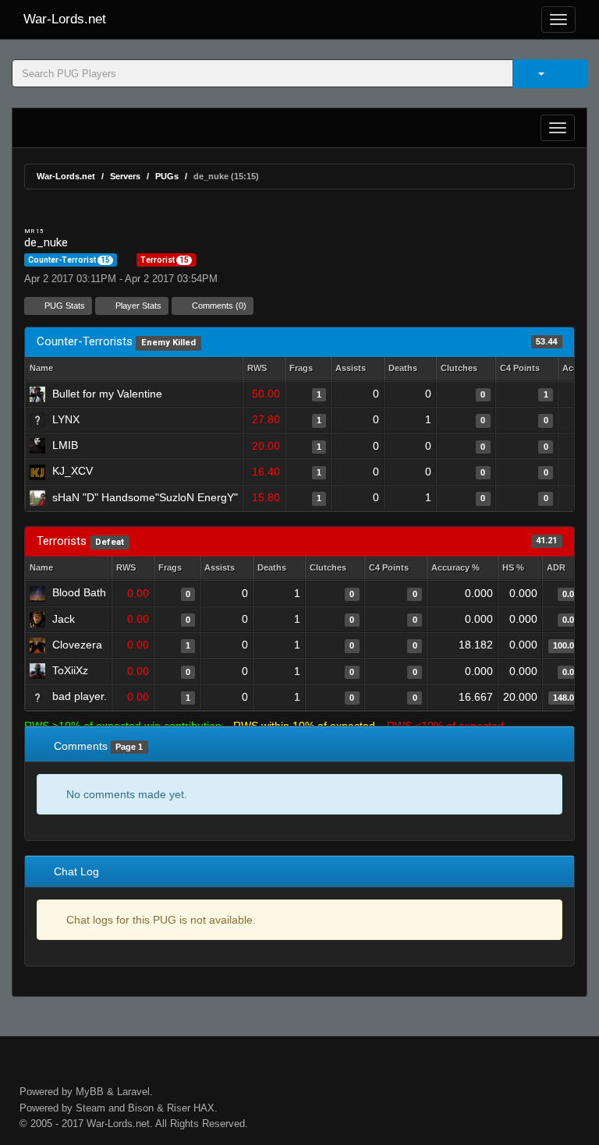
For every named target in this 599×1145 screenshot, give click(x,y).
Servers (125, 176)
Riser (178, 1108)
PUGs (167, 176)
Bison (141, 1108)
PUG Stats (63, 305)
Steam (90, 1108)
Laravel (133, 1091)
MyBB (90, 1091)
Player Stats (137, 305)
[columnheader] (264, 369)
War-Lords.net (64, 19)
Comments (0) (218, 305)
